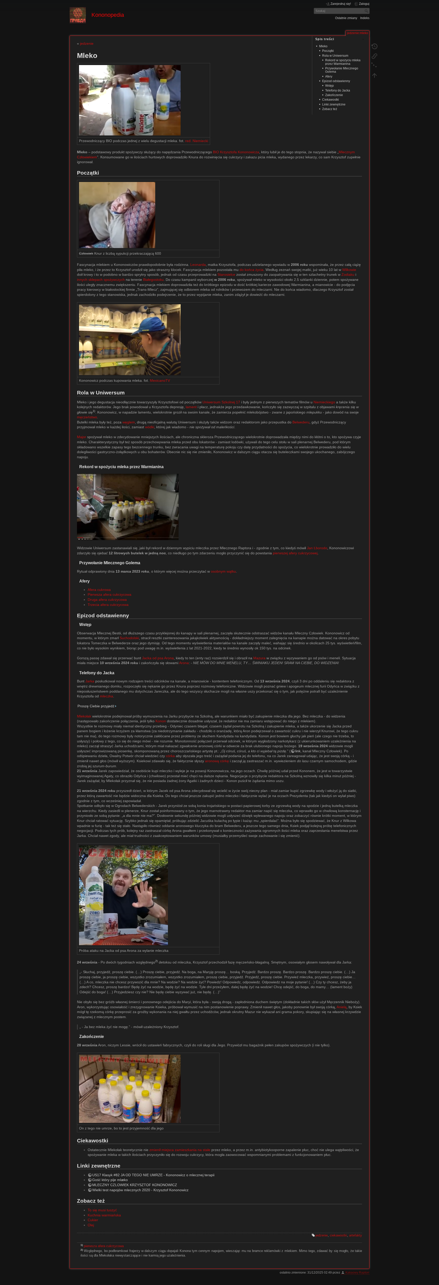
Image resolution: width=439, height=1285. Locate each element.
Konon (160, 721)
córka (170, 756)
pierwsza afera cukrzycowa (104, 1246)
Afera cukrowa (99, 590)
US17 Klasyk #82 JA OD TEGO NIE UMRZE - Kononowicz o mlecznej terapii (153, 1175)
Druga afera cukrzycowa (107, 600)
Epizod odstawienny (336, 81)
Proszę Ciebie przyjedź (95, 706)
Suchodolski (129, 638)
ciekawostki (338, 1235)
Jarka (89, 681)
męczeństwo (87, 417)
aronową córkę (217, 761)
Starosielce (226, 274)
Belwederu (300, 422)
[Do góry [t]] (374, 75)
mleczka (106, 696)
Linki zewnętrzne (334, 104)
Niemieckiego (324, 402)
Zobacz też (329, 109)
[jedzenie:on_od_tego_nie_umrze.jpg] (130, 1089)
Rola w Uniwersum (335, 55)
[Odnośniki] (374, 56)
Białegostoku (153, 280)
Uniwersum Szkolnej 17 (221, 402)
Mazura (259, 658)
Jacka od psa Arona (158, 658)
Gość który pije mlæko (110, 1180)
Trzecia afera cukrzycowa (108, 605)
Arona (184, 663)
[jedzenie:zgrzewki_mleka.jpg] (128, 506)
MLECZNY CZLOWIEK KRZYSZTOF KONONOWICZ (134, 1185)
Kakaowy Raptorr (357, 1272)
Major (81, 437)
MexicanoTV (160, 380)
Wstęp (329, 85)
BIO (216, 152)
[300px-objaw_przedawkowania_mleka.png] (117, 214)
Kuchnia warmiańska (104, 1215)
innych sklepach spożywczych (101, 280)
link (298, 751)
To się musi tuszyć (102, 1210)
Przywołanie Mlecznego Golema (341, 70)
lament (191, 407)
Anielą (342, 1007)
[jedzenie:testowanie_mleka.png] (130, 100)
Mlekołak (84, 716)
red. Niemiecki (196, 141)
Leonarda (198, 265)
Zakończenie (334, 95)
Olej (91, 1225)
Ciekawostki (330, 99)
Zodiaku (347, 274)
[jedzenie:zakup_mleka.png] (130, 339)
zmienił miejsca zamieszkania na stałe (179, 1150)
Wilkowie (349, 270)
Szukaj (367, 11)
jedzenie (86, 43)
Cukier (93, 1220)
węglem (128, 422)
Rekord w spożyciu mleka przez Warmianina (342, 61)
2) (156, 960)
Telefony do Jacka (337, 90)
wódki (149, 427)
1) (94, 410)
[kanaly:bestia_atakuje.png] (123, 895)
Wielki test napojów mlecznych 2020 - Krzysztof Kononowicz (140, 1190)
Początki (328, 51)
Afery (328, 76)
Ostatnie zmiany (346, 18)
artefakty (355, 1235)
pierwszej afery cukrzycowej (295, 553)
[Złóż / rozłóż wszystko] (374, 65)
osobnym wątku (223, 571)
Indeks (364, 18)
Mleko (323, 46)
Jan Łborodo (317, 548)
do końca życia (251, 270)
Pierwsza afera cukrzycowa (109, 594)
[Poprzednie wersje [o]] (374, 46)
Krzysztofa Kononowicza (239, 152)
